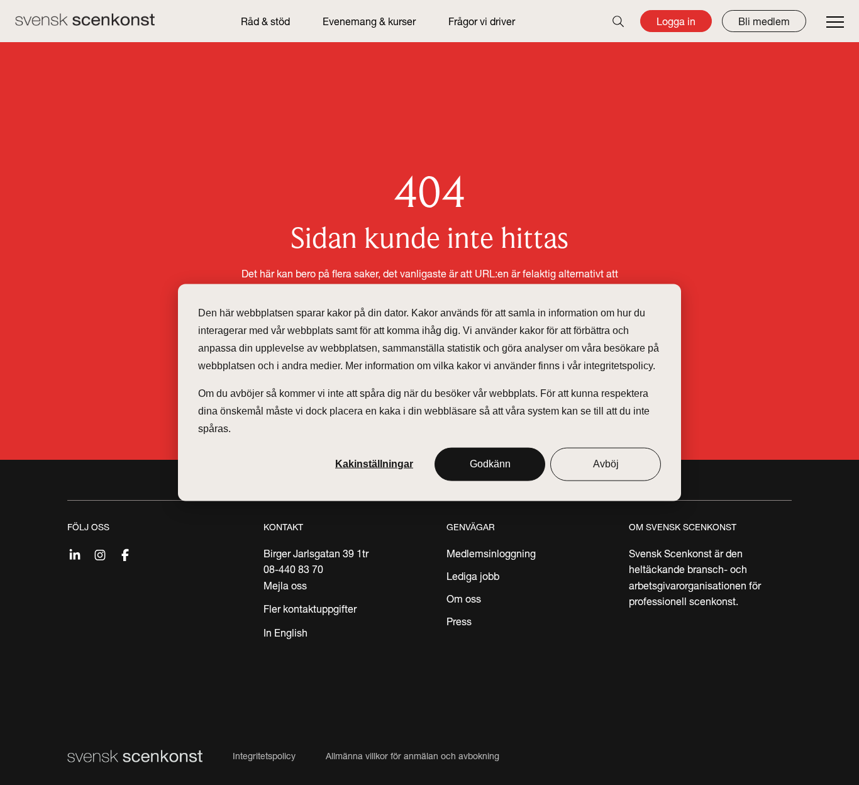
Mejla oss (285, 585)
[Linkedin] (74, 553)
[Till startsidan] (85, 19)
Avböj (606, 464)
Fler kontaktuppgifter (310, 609)
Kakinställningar (374, 464)
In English (285, 632)
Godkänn (490, 464)
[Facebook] (125, 553)
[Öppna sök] (618, 21)
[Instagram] (100, 553)
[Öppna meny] (835, 22)
